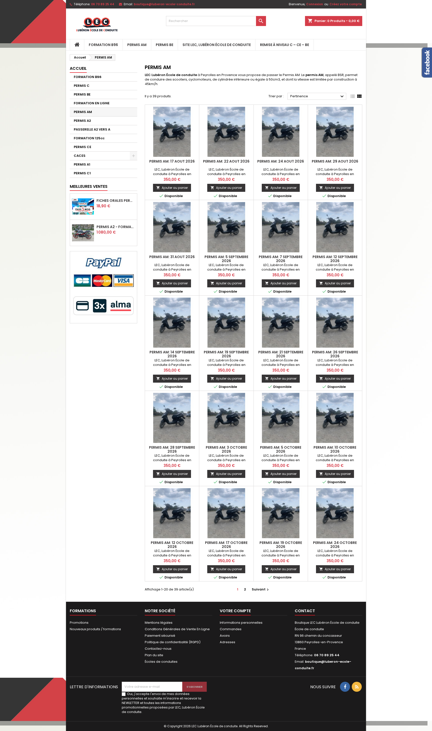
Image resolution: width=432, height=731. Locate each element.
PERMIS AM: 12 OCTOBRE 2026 (172, 544)
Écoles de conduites (161, 661)
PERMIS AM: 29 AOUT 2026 (335, 161)
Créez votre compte (346, 4)
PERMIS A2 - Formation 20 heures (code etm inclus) (115, 227)
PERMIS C (82, 85)
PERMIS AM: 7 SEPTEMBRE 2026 (280, 258)
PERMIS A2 (82, 120)
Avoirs (225, 635)
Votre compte (235, 611)
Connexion (314, 4)
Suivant (261, 589)
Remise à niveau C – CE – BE (284, 44)
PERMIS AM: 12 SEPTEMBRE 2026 (335, 258)
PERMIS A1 (82, 164)
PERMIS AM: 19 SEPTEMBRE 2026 (226, 354)
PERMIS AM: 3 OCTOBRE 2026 (226, 449)
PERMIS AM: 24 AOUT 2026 (280, 161)
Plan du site (154, 655)
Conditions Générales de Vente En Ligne (177, 629)
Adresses (227, 642)
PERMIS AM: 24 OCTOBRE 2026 (335, 544)
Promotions (79, 622)
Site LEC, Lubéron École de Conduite (216, 44)
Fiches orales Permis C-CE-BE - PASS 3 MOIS (115, 201)
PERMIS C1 (82, 173)
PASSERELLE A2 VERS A (92, 129)
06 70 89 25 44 (102, 4)
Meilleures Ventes (89, 186)
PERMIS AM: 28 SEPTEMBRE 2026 (172, 449)
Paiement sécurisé (160, 635)
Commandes (231, 629)
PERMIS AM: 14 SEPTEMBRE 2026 (172, 354)
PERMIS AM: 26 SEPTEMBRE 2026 (335, 354)
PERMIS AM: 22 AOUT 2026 (226, 161)
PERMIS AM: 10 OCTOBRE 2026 (335, 449)
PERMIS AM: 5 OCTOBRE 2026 (280, 449)
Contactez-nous (158, 648)
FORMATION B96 (103, 44)
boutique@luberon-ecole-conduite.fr (164, 4)
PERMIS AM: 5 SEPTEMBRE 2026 (226, 258)
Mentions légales (158, 622)
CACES (80, 155)
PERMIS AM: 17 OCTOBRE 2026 (226, 544)
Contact (305, 611)
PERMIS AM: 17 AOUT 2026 (172, 161)
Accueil (78, 68)
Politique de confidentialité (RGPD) (172, 642)
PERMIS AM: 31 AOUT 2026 (172, 256)
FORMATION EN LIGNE (92, 103)
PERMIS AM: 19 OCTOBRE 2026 (281, 544)
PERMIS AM (136, 44)
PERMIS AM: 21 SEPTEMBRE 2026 (280, 354)
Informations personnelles (241, 622)
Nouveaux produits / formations (95, 629)
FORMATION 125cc (89, 138)
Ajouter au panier (172, 188)
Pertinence (317, 97)
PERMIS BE (164, 44)
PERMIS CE (82, 147)
